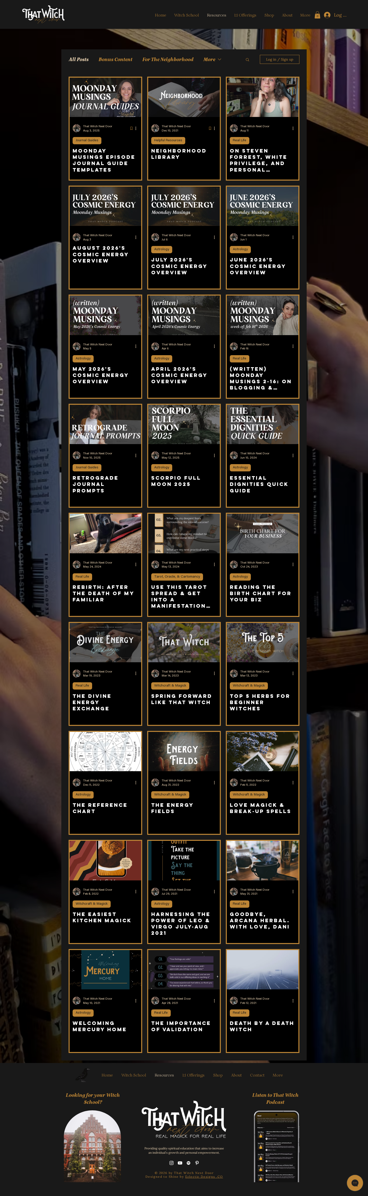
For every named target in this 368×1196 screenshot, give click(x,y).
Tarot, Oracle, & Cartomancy (177, 577)
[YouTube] (180, 1163)
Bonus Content (115, 59)
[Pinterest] (197, 1163)
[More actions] (137, 128)
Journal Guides (87, 140)
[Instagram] (171, 1163)
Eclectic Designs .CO (204, 1176)
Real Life (239, 140)
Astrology (161, 249)
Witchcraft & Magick (170, 686)
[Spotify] (188, 1163)
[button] (317, 15)
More (209, 59)
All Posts (78, 59)
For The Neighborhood (167, 59)
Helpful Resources (168, 140)
